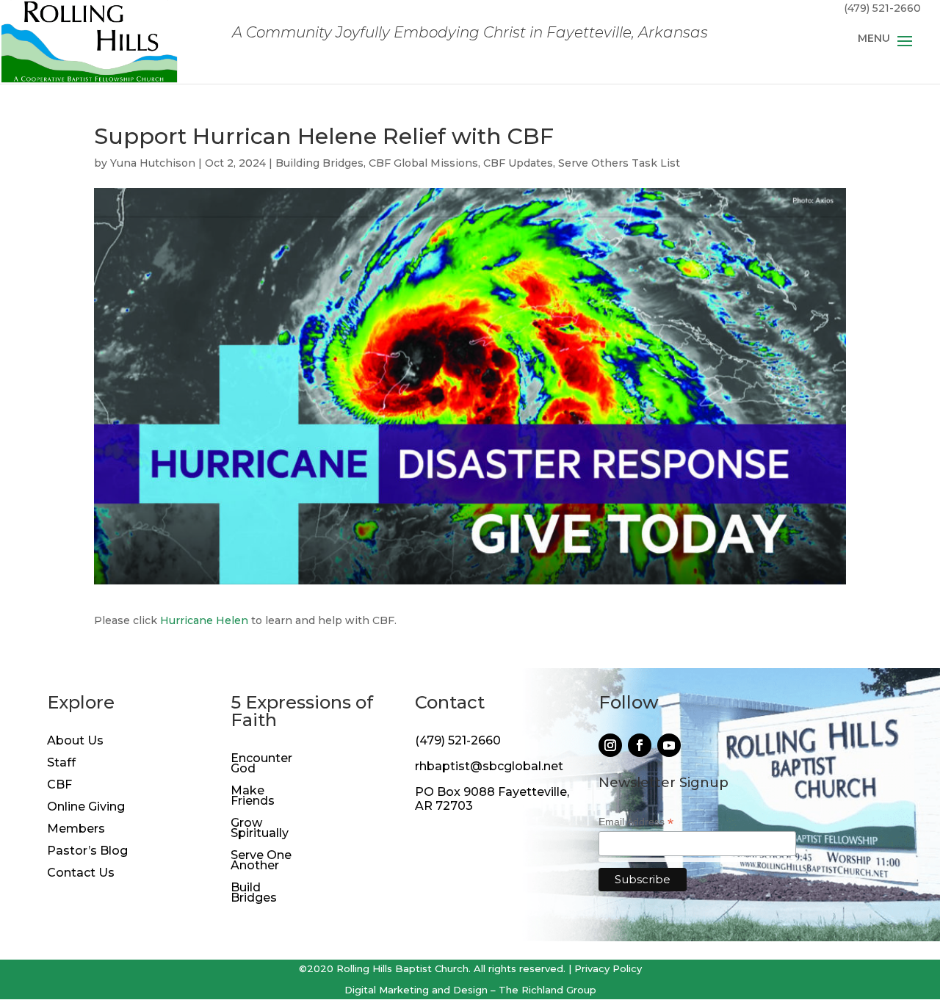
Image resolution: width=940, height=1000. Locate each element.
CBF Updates (518, 163)
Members (76, 830)
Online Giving (86, 808)
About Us (75, 741)
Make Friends (253, 797)
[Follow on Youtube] (669, 745)
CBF (59, 785)
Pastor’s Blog (87, 852)
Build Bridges (254, 894)
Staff (61, 763)
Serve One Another (261, 861)
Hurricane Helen (204, 620)
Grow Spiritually (260, 829)
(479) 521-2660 (458, 740)
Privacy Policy (608, 968)
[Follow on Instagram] (610, 745)
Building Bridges (319, 163)
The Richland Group (547, 990)
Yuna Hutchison (152, 163)
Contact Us (81, 874)
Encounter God (261, 764)
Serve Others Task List (619, 163)
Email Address (636, 822)
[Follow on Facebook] (639, 745)
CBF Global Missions (423, 163)
